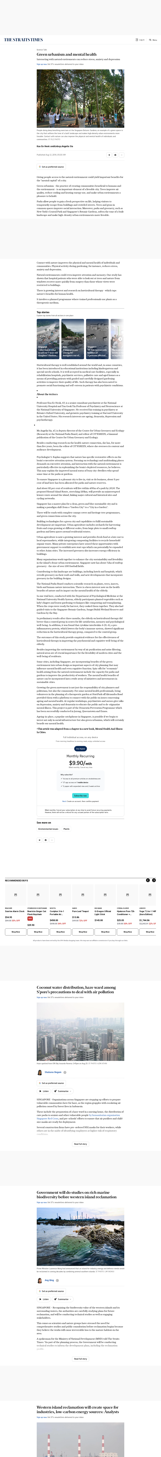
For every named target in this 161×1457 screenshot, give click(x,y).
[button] (139, 39)
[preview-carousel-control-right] (120, 339)
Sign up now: (42, 64)
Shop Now (16, 932)
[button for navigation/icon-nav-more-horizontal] (121, 155)
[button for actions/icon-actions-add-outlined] (64, 1072)
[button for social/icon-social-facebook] (115, 155)
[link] (23, 39)
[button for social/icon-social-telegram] (109, 155)
